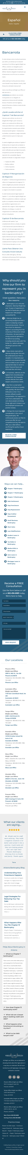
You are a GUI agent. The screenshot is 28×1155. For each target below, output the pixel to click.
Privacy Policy (14, 1147)
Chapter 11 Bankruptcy (15, 493)
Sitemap (20, 1147)
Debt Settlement (13, 501)
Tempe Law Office (11, 725)
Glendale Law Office (12, 788)
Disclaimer (8, 1147)
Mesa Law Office (10, 768)
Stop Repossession (14, 510)
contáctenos (5, 95)
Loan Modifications (14, 531)
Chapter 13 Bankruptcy (15, 497)
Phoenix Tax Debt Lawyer (8, 1125)
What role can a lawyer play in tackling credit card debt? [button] (13, 1017)
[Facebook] (10, 1077)
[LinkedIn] (18, 1077)
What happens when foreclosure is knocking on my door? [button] (13, 1026)
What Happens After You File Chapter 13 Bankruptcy (12, 925)
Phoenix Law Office (11, 682)
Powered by (7, 1149)
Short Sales (11, 527)
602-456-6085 (16, 39)
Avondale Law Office (12, 747)
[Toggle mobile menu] (25, 7)
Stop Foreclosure (13, 505)
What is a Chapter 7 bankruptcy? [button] (12, 955)
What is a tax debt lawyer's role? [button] (11, 1034)
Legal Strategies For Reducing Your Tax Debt (12, 898)
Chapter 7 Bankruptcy (15, 488)
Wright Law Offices (12, 1145)
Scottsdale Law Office (12, 705)
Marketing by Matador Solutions (16, 1149)
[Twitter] (14, 1077)
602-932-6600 (8, 3)
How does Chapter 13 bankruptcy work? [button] (12, 1008)
